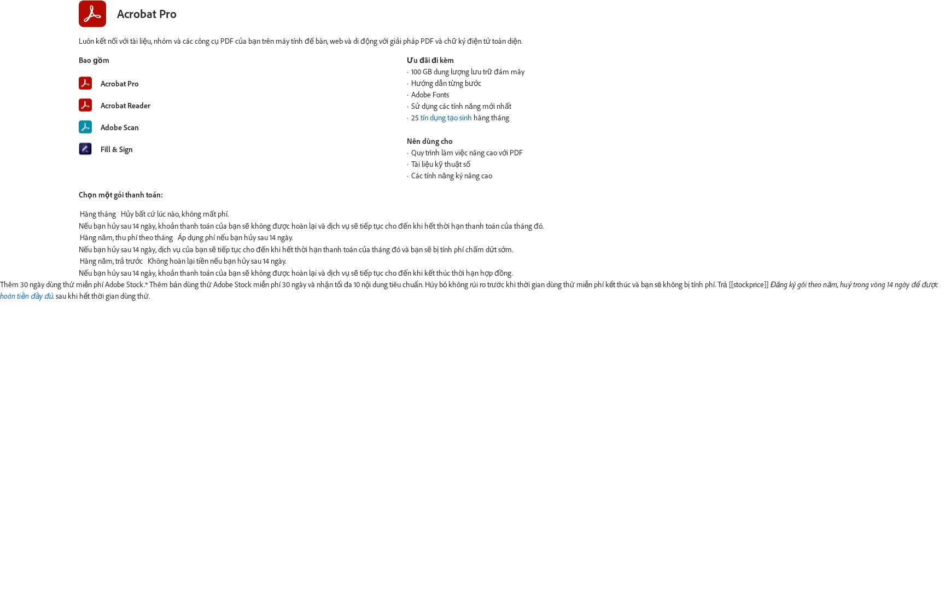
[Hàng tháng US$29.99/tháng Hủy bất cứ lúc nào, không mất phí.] (472, 214)
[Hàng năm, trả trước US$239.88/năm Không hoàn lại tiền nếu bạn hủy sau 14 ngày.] (472, 261)
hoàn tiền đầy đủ (26, 295)
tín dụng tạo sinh (446, 117)
